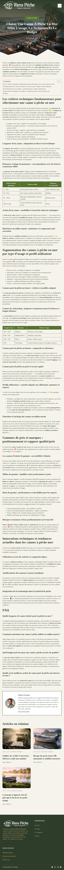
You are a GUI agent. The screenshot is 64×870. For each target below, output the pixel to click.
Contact (37, 836)
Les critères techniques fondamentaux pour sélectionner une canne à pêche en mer (29, 84)
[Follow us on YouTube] (60, 867)
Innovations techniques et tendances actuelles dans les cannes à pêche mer (27, 91)
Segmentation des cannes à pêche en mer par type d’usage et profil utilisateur (28, 86)
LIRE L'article (6, 762)
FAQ (6, 93)
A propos (37, 829)
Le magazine (38, 832)
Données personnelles (9, 856)
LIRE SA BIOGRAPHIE (23, 711)
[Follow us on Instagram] (58, 867)
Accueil (37, 825)
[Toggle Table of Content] (58, 81)
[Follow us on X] (55, 867)
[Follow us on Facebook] (52, 867)
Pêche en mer (32, 18)
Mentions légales (8, 852)
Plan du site (6, 860)
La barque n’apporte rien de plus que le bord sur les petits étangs (14, 798)
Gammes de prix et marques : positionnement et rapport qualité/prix (25, 89)
